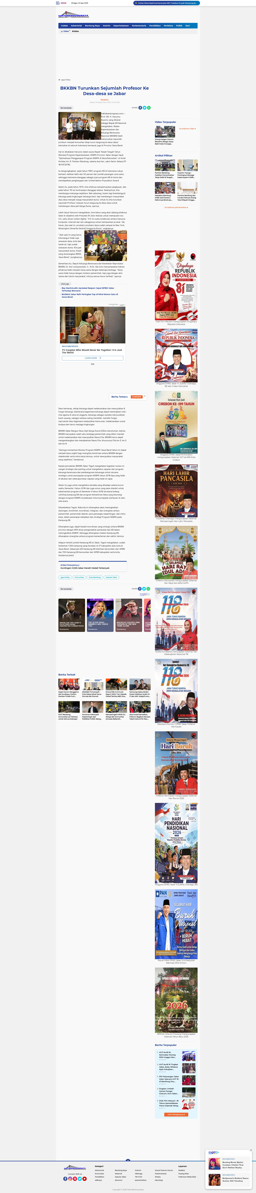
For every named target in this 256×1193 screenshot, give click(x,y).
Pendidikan (155, 25)
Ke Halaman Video (187, 129)
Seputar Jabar (111, 577)
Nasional (118, 1174)
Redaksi (181, 1170)
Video (66, 31)
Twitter (81, 1182)
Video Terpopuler (165, 122)
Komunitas (79, 577)
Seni (187, 25)
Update (137, 397)
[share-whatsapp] (149, 108)
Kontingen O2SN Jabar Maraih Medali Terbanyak (85, 568)
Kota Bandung (95, 577)
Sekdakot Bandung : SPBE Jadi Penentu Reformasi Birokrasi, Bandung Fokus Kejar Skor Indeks (164, 197)
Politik (179, 25)
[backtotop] (128, 1161)
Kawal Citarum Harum (164, 1170)
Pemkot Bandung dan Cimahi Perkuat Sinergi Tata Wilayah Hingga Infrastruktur (186, 197)
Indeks (64, 25)
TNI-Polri (138, 1177)
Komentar (67, 108)
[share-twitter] (144, 108)
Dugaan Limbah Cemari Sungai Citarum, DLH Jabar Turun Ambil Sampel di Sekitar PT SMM (168, 1091)
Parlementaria (139, 25)
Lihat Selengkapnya (176, 1114)
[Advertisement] (128, 55)
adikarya (98, 1180)
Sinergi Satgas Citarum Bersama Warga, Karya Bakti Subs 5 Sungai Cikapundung (164, 141)
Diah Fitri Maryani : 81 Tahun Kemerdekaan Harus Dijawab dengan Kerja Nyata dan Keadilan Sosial (169, 1103)
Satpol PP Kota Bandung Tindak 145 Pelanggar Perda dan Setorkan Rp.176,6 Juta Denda (168, 3)
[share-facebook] (140, 108)
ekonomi (118, 1180)
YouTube (86, 1182)
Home (63, 3)
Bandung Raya (92, 25)
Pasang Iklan (183, 1174)
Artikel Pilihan (163, 155)
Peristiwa (168, 25)
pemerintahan (140, 1180)
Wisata (158, 1177)
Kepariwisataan (121, 25)
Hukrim (106, 25)
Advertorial (76, 25)
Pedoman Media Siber (187, 1177)
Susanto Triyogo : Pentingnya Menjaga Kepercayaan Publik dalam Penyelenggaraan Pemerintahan (187, 175)
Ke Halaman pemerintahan (176, 207)
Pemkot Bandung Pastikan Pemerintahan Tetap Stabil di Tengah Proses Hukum (164, 175)
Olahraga (138, 1174)
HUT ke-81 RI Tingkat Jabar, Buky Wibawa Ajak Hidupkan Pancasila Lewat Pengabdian (168, 1067)
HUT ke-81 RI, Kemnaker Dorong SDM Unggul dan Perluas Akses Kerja (168, 1054)
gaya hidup (65, 577)
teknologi (159, 1180)
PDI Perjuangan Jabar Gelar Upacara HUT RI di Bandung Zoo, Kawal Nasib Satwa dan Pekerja (169, 1079)
